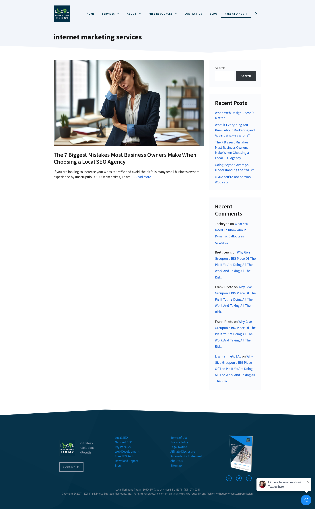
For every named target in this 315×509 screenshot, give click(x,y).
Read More (143, 177)
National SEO (123, 442)
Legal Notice (178, 447)
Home (91, 13)
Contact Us (193, 13)
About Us (176, 461)
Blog (213, 13)
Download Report (126, 461)
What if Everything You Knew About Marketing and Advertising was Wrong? (235, 130)
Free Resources (161, 13)
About (132, 13)
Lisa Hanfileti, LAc (228, 356)
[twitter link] (239, 478)
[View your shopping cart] (256, 13)
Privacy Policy (179, 442)
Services (108, 13)
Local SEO (121, 438)
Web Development (127, 452)
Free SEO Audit (236, 13)
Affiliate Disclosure (182, 452)
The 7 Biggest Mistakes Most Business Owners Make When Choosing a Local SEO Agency (125, 158)
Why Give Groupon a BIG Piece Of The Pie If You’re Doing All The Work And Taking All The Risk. (235, 264)
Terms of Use (179, 438)
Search (220, 68)
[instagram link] (249, 478)
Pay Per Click (123, 447)
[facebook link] (229, 478)
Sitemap (176, 466)
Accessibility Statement (186, 456)
